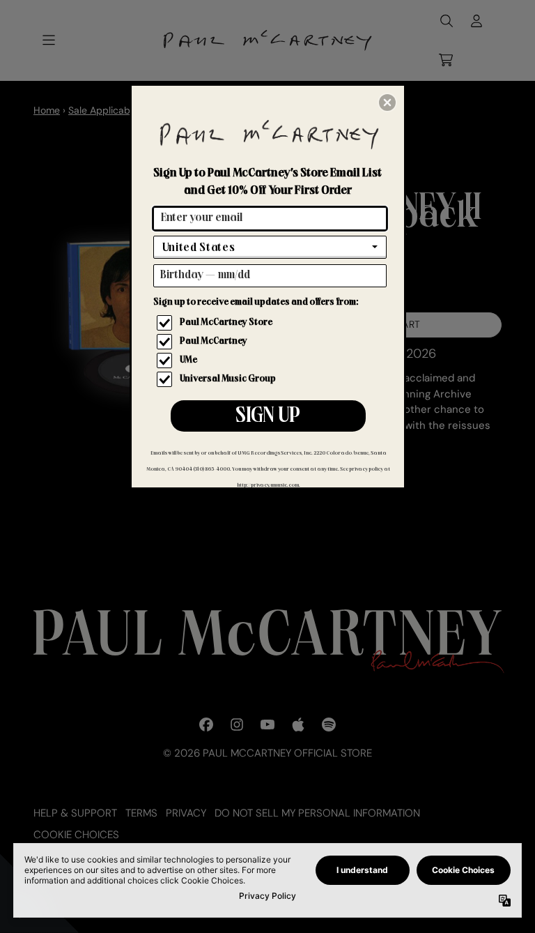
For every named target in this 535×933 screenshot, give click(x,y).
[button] (387, 102)
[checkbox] (272, 323)
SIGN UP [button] (267, 417)
